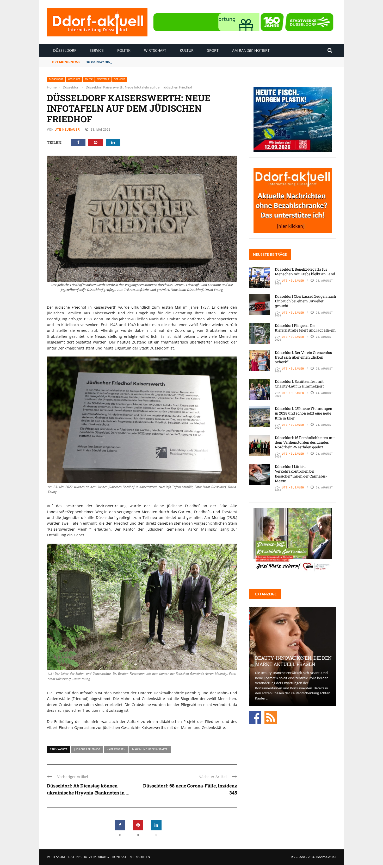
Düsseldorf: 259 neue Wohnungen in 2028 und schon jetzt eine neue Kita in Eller (303, 413)
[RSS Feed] (270, 717)
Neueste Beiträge (270, 254)
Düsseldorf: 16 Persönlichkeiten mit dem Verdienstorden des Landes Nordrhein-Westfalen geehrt (305, 442)
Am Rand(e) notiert (251, 50)
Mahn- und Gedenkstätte (150, 749)
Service (97, 50)
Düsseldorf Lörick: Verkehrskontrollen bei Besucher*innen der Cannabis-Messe (301, 473)
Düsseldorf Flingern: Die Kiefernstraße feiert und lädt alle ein (305, 328)
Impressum (56, 857)
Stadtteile (103, 79)
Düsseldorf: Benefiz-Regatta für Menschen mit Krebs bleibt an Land (305, 271)
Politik (124, 50)
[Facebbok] (255, 717)
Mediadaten (140, 857)
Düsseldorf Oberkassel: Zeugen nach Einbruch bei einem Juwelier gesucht (147, 62)
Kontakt (119, 857)
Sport (213, 50)
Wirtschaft (155, 50)
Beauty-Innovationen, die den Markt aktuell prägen (292, 661)
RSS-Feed (298, 857)
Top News (119, 79)
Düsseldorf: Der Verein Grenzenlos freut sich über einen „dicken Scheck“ (303, 357)
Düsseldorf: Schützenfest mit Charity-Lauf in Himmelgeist (299, 384)
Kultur (187, 50)
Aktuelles (74, 79)
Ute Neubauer (67, 129)
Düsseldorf (64, 50)
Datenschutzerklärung (88, 857)
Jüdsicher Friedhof (87, 749)
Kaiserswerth (116, 749)
